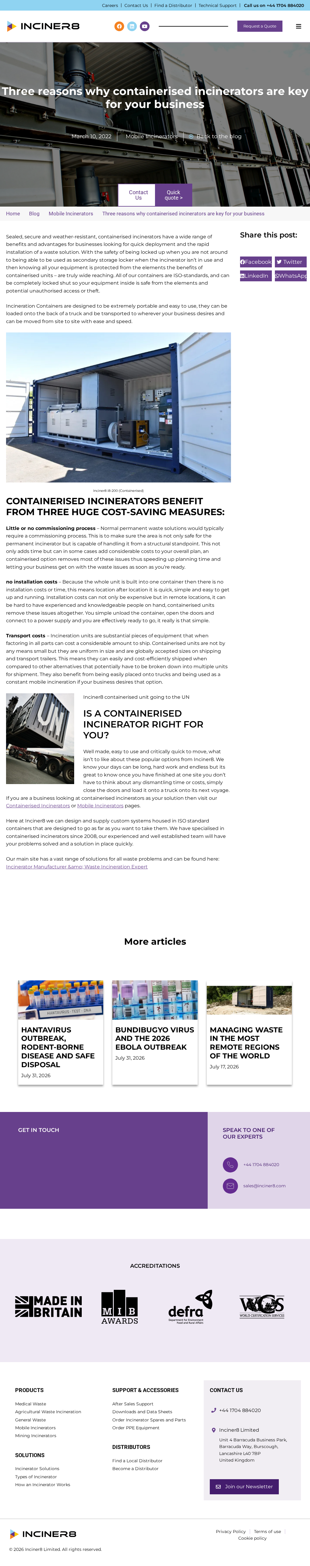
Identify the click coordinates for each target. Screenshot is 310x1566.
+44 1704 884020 (285, 5)
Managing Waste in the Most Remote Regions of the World (246, 1042)
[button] (256, 262)
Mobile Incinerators (152, 136)
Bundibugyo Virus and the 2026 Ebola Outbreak (154, 1038)
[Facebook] (119, 26)
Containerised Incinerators (38, 806)
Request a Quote (259, 26)
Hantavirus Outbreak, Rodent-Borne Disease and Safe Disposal (58, 1047)
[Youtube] (145, 26)
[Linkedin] (132, 26)
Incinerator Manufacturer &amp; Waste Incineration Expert (77, 867)
